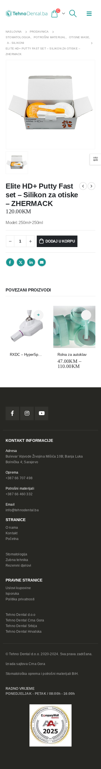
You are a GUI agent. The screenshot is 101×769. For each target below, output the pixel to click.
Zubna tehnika (17, 560)
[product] (27, 327)
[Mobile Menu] (89, 13)
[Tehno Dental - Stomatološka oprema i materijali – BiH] (27, 13)
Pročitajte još (38, 315)
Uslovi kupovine (18, 588)
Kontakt (11, 533)
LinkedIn (31, 262)
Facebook (10, 262)
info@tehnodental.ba (22, 510)
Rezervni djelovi (18, 565)
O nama (12, 527)
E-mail (41, 262)
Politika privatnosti (20, 599)
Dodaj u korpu (60, 241)
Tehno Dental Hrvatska (24, 631)
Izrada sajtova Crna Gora (25, 664)
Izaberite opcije (86, 315)
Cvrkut (20, 262)
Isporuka (12, 593)
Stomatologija (16, 554)
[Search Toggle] (73, 13)
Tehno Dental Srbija (21, 626)
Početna (12, 538)
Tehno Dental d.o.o (21, 614)
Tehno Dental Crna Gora (25, 620)
